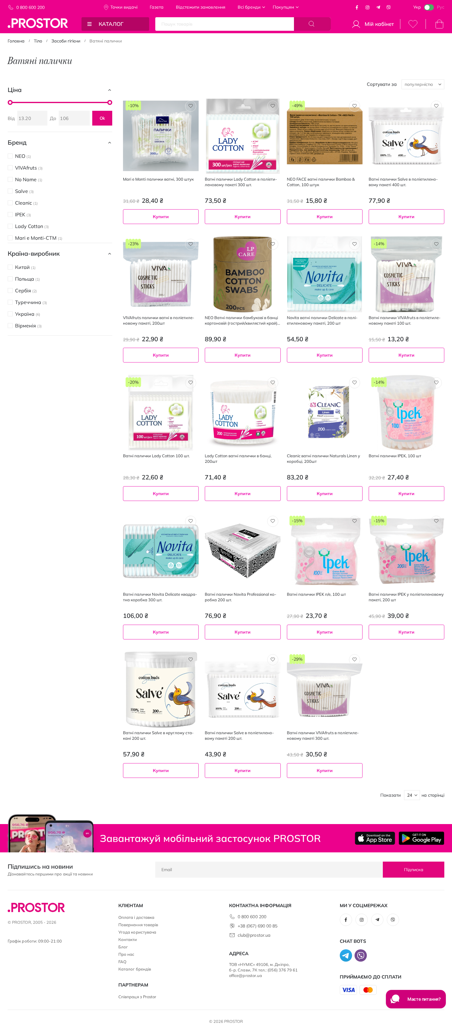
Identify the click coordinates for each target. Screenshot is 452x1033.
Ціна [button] (15, 90)
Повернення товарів (138, 924)
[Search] (312, 24)
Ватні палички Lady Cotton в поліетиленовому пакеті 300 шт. (241, 182)
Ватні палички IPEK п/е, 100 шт (316, 594)
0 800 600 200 (30, 7)
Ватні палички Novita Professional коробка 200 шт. (240, 597)
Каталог (111, 24)
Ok (102, 118)
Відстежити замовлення (200, 7)
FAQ (122, 961)
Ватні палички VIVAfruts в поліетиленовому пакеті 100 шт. (405, 320)
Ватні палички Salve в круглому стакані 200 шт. (158, 735)
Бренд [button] (17, 142)
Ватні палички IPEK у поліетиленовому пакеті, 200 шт (406, 597)
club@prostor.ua (254, 935)
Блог (123, 946)
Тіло (38, 41)
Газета (157, 7)
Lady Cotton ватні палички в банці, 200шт (238, 458)
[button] (190, 106)
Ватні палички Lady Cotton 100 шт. (156, 455)
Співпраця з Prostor (137, 996)
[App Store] (375, 838)
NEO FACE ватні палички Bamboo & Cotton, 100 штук (321, 182)
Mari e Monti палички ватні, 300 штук (158, 179)
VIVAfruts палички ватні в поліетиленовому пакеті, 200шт (158, 320)
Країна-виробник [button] (34, 253)
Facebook (357, 7)
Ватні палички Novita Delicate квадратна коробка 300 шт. (160, 597)
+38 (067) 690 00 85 (257, 926)
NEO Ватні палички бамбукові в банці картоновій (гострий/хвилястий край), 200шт (241, 320)
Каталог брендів (134, 969)
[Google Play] (421, 838)
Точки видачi (123, 7)
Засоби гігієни (65, 41)
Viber (388, 7)
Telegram (378, 7)
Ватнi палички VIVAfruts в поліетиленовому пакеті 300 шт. (323, 735)
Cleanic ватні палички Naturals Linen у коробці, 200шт (323, 458)
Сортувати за (382, 84)
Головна (16, 41)
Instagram (367, 7)
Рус (440, 7)
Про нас (126, 954)
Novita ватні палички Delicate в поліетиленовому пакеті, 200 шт (322, 320)
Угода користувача (137, 932)
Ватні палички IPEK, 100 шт (395, 455)
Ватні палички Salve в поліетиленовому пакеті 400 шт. (403, 182)
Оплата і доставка (136, 917)
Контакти (127, 939)
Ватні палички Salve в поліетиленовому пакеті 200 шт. (239, 735)
